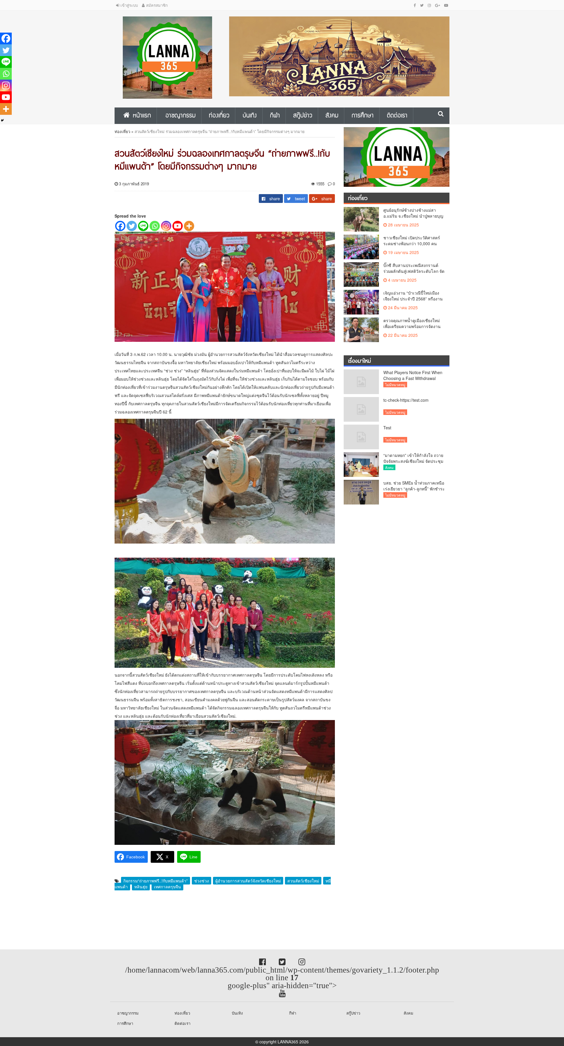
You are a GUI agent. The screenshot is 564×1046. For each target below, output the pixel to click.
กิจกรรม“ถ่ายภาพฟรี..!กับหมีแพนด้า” (155, 881)
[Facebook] (120, 226)
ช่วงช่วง (201, 881)
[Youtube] (177, 226)
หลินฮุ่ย (140, 886)
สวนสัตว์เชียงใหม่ (303, 881)
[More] (189, 226)
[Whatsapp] (155, 226)
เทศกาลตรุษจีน (167, 886)
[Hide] (2, 120)
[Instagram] (166, 226)
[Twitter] (132, 226)
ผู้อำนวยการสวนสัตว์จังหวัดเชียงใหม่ (248, 881)
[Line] (143, 226)
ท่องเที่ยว (122, 131)
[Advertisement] (47, 920)
